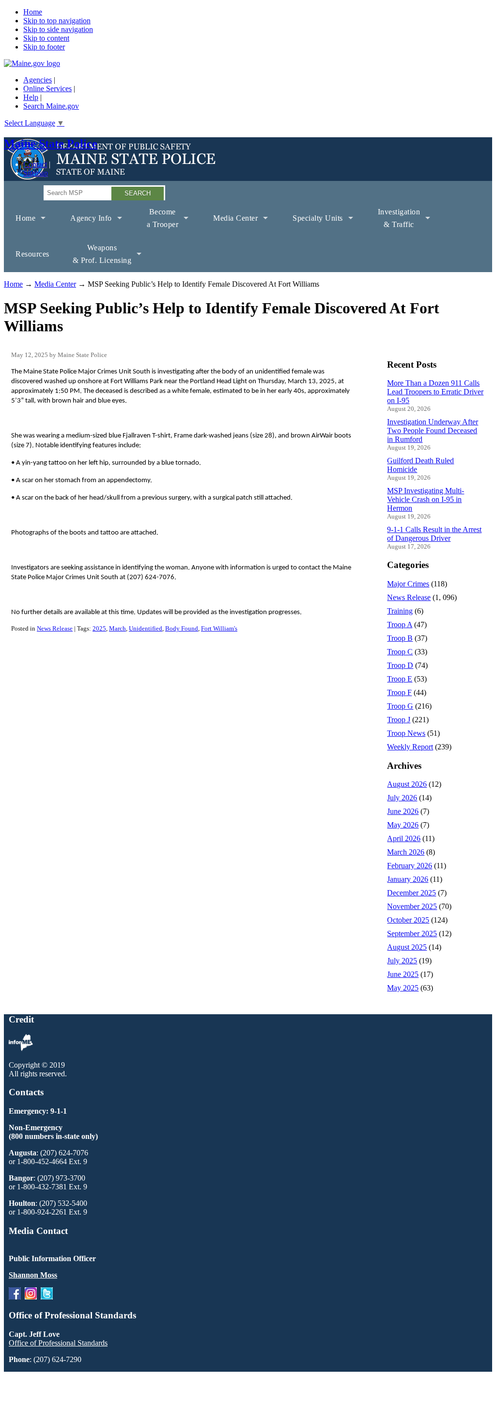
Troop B (400, 638)
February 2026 (409, 865)
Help (30, 97)
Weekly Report (410, 747)
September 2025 (412, 933)
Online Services (47, 88)
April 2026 (403, 838)
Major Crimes (408, 584)
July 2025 (402, 961)
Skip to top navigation (57, 20)
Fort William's (219, 628)
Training (400, 611)
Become (157, 222)
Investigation (393, 222)
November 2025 (412, 906)
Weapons (96, 257)
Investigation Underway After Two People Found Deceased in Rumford (432, 430)
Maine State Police (50, 143)
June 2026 (402, 811)
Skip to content (46, 38)
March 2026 (405, 852)
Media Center (230, 225)
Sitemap (35, 173)
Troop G (400, 706)
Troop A (399, 624)
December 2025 (411, 893)
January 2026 (407, 879)
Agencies (37, 80)
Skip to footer (44, 47)
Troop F (399, 692)
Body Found (181, 628)
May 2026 (402, 825)
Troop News (406, 733)
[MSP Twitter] (47, 1297)
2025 (99, 628)
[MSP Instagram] (31, 1297)
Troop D (400, 665)
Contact (35, 164)
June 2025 (402, 974)
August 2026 (407, 784)
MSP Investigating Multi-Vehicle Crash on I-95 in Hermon (425, 499)
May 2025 (402, 988)
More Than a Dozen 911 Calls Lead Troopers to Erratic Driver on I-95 (435, 392)
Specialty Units (312, 225)
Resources (32, 254)
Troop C (400, 652)
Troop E (399, 679)
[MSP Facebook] (15, 1297)
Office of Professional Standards (58, 1343)
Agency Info (85, 225)
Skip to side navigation (58, 29)
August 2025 (407, 947)
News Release (55, 628)
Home (32, 12)
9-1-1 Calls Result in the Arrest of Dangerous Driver (434, 533)
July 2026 (402, 798)
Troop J (398, 719)
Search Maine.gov (51, 106)
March (117, 628)
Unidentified (145, 628)
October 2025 (408, 920)
